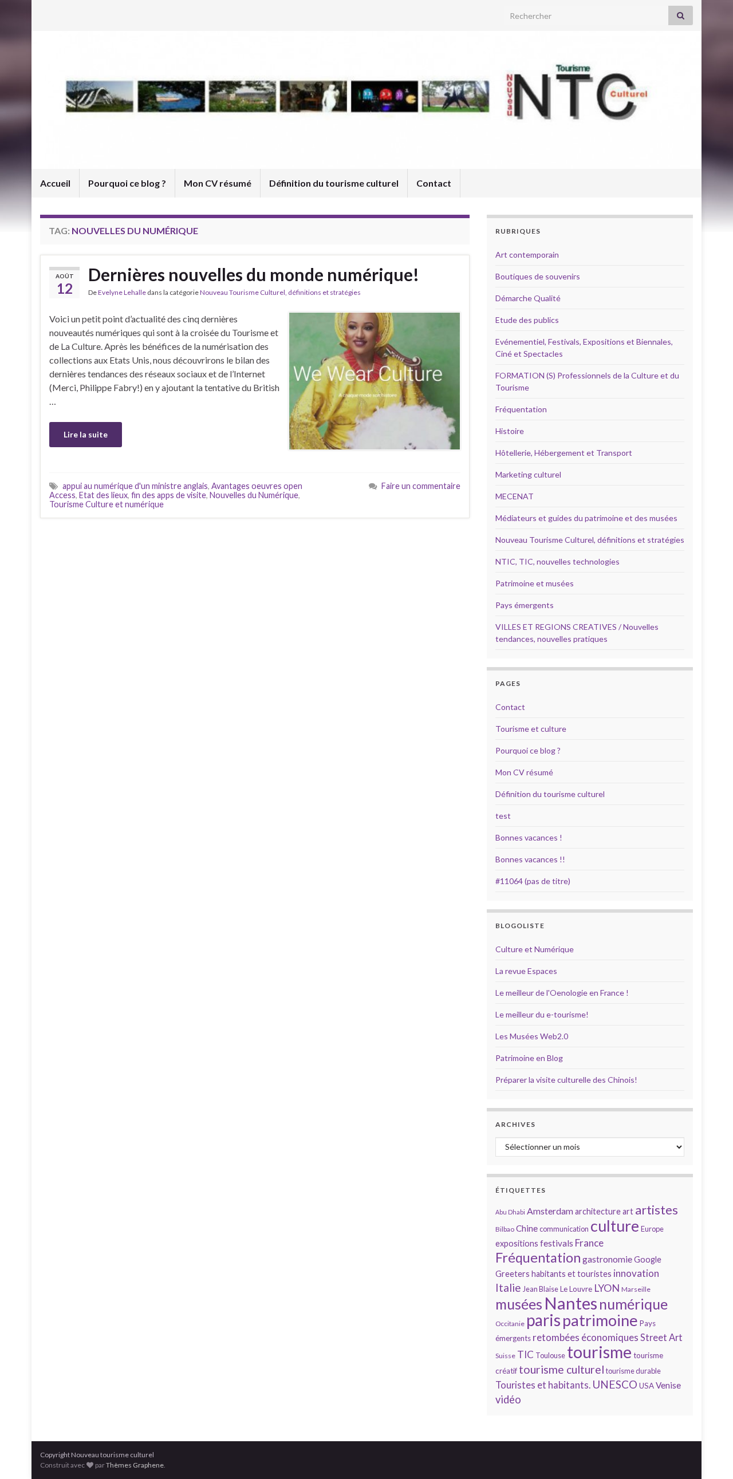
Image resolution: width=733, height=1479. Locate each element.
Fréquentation (521, 409)
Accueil (55, 183)
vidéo (508, 1399)
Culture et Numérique (534, 949)
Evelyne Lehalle (122, 292)
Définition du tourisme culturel (334, 183)
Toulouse (550, 1355)
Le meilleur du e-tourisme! (542, 1014)
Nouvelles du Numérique (254, 495)
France (589, 1243)
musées (518, 1304)
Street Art (661, 1337)
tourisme (599, 1352)
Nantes (570, 1303)
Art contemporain (527, 254)
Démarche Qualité (528, 298)
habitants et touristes (571, 1274)
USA (646, 1385)
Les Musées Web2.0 (531, 1036)
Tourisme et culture (530, 728)
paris (543, 1320)
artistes (656, 1209)
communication (564, 1228)
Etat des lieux (103, 495)
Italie (508, 1287)
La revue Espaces (526, 971)
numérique (633, 1303)
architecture (598, 1211)
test (503, 816)
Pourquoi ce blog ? (127, 183)
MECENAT (514, 496)
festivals (556, 1243)
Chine (527, 1228)
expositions (516, 1243)
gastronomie (607, 1258)
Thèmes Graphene (135, 1465)
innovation (636, 1273)
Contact (433, 183)
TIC (525, 1354)
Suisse (505, 1355)
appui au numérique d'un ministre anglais (135, 486)
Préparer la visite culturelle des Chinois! (566, 1079)
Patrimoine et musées (534, 583)
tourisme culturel (561, 1369)
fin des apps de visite (168, 495)
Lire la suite (86, 434)
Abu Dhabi (510, 1212)
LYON (607, 1288)
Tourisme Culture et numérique (106, 504)
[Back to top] (707, 1453)
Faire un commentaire (420, 486)
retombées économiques (586, 1337)
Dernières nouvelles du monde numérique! (253, 274)
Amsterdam (550, 1210)
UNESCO (614, 1384)
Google (647, 1259)
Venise (668, 1385)
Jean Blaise (540, 1288)
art (627, 1211)
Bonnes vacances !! (530, 859)
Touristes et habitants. (542, 1385)
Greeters (512, 1274)
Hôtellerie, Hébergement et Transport (563, 452)
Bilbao (504, 1229)
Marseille (636, 1289)
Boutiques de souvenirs (537, 276)
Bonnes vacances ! (528, 837)
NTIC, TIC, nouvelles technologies (557, 561)
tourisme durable (633, 1370)
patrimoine (600, 1320)
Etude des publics (527, 320)
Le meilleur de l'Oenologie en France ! (562, 992)
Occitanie (510, 1323)
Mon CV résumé (217, 183)
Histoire (509, 431)
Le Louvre (576, 1288)
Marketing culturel (528, 474)
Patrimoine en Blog (529, 1058)
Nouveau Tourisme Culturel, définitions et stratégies (280, 292)
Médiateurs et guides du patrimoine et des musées (586, 518)
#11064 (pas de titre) (532, 881)
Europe (652, 1228)
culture (614, 1225)
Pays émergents (524, 605)
